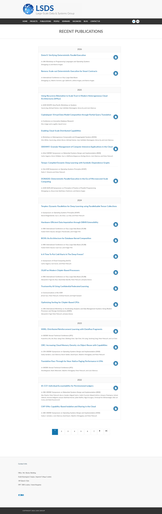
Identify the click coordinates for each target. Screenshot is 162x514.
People (56, 21)
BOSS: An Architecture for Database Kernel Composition (66, 238)
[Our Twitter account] (19, 495)
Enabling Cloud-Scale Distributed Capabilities (61, 131)
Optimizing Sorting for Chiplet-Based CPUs (60, 302)
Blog (86, 21)
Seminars (66, 21)
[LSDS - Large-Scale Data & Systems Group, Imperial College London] (52, 9)
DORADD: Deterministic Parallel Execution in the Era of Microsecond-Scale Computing (74, 180)
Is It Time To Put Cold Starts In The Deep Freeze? (62, 254)
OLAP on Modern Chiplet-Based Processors (60, 270)
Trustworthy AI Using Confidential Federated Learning (65, 286)
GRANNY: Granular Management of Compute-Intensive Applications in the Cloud (77, 147)
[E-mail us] (21, 495)
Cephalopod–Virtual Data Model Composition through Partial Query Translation (76, 115)
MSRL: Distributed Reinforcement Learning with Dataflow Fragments (71, 329)
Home (25, 21)
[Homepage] (23, 495)
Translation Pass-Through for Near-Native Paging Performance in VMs (72, 361)
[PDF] (115, 57)
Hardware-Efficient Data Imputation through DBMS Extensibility (69, 222)
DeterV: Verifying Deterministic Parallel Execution (63, 55)
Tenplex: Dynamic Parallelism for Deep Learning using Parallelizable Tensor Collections (79, 206)
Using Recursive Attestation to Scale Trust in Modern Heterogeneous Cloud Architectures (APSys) (74, 97)
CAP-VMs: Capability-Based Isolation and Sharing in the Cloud (68, 407)
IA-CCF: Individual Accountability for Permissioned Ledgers (67, 386)
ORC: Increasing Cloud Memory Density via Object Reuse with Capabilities (74, 345)
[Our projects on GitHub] (20, 495)
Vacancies (77, 21)
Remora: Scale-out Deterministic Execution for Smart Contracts (69, 71)
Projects (33, 21)
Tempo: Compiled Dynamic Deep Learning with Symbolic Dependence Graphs (75, 163)
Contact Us (95, 21)
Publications (45, 21)
